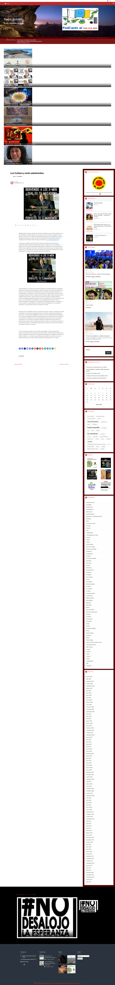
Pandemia (88, 616)
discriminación (92, 422)
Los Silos (89, 436)
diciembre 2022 (90, 753)
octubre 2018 (89, 842)
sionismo (88, 651)
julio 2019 (88, 821)
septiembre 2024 (90, 711)
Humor (93, 276)
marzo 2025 (89, 700)
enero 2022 (89, 770)
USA (87, 663)
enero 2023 (89, 751)
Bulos (87, 521)
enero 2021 (89, 786)
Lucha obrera (89, 595)
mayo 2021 (89, 781)
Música (88, 607)
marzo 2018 (89, 851)
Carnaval (88, 528)
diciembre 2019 (90, 812)
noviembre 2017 (90, 858)
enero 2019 (89, 835)
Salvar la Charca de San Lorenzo (94, 642)
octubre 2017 (89, 860)
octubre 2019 (89, 816)
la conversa (92, 434)
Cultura (88, 539)
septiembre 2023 (90, 735)
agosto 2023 (89, 737)
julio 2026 (88, 679)
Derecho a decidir (90, 546)
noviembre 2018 (90, 839)
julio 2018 (88, 844)
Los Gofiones (102, 434)
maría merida (95, 436)
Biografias (88, 518)
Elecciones (89, 563)
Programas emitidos (91, 628)
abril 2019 (88, 828)
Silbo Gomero (89, 647)
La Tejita (88, 591)
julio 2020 (88, 798)
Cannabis (88, 525)
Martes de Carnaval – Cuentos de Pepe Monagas (98, 274)
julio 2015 (88, 881)
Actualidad (21, 356)
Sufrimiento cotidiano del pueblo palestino (15, 124)
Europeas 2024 (89, 570)
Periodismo (89, 621)
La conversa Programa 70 (100, 235)
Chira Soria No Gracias (100, 416)
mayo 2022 (89, 763)
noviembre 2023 (90, 730)
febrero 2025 (89, 702)
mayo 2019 (89, 826)
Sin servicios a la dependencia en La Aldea (26, 40)
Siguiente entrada (64, 364)
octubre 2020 (89, 793)
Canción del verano (90, 523)
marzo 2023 (89, 749)
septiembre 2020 (90, 795)
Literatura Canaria (90, 593)
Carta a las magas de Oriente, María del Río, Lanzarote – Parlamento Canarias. (103, 215)
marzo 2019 (89, 830)
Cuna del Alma (89, 544)
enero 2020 (89, 809)
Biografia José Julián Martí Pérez (94, 516)
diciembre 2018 (90, 837)
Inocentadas (89, 581)
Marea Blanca (89, 600)
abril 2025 (88, 697)
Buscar (88, 349)
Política (88, 626)
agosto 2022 (89, 756)
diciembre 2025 (90, 681)
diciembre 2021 (90, 772)
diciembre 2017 (90, 856)
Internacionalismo (90, 584)
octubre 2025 (89, 683)
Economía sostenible (91, 558)
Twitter (88, 658)
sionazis (88, 649)
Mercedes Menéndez (104, 436)
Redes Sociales (90, 633)
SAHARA (89, 441)
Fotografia (88, 574)
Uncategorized (89, 661)
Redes (87, 630)
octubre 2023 (89, 732)
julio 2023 (88, 739)
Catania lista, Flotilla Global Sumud (13, 163)
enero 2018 (89, 853)
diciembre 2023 (90, 728)
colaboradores (89, 532)
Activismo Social (90, 502)
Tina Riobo (103, 446)
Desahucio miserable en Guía (23, 42)
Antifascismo (89, 507)
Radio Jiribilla (13, 19)
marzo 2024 (89, 721)
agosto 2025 (89, 688)
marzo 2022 (89, 765)
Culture (88, 542)
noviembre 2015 (90, 874)
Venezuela (88, 665)
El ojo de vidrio (89, 305)
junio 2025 (88, 693)
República (88, 635)
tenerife (97, 446)
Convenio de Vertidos (91, 418)
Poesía (88, 623)
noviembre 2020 (90, 791)
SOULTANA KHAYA (98, 203)
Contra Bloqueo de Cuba (92, 535)
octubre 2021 (89, 777)
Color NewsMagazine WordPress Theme (63, 983)
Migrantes (88, 602)
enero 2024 (89, 725)
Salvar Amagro (89, 640)
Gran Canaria (89, 577)
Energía (88, 565)
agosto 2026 (89, 676)
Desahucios (89, 551)
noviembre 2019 (90, 814)
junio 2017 (88, 870)
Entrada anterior (18, 364)
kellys (93, 430)
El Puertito (88, 560)
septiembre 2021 (90, 779)
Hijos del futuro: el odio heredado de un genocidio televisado (20, 144)
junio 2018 (88, 846)
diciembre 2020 (90, 788)
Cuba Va (99, 418)
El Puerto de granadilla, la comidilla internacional (98, 336)
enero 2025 (89, 704)
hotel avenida (93, 427)
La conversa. (89, 588)
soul (108, 444)
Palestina (88, 614)
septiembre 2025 (90, 686)
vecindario (102, 448)
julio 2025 (88, 690)
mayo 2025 (89, 695)
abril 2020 (88, 805)
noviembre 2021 (90, 774)
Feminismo (89, 572)
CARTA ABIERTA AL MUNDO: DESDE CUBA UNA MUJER (29, 41)
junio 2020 (88, 800)
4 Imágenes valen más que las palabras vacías (16, 105)
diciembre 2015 (90, 872)
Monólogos (98, 276)
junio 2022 (88, 760)
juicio (88, 430)
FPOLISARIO (95, 424)
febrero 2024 (89, 723)
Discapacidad (89, 553)
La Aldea (88, 586)
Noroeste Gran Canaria (91, 612)
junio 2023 (88, 742)
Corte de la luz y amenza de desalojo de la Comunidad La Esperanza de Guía (47, 932)
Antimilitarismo (89, 509)
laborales (98, 430)
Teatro (87, 654)
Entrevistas (89, 567)
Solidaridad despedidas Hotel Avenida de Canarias (96, 444)
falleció (88, 424)
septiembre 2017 (90, 863)
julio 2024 (88, 714)
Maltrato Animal (90, 598)
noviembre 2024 (90, 709)
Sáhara (88, 637)
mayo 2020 (89, 802)
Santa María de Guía (91, 644)
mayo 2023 (89, 744)
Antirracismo (89, 511)
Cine (87, 530)
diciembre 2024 (90, 707)
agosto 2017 (89, 865)
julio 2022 (88, 758)
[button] (20, 349)
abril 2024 (88, 718)
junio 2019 (88, 823)
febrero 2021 (89, 784)
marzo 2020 (89, 807)
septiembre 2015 (90, 877)
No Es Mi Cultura (90, 609)
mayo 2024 (89, 716)
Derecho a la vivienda (91, 549)
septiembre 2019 (90, 819)
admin (17, 181)
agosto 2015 (89, 879)
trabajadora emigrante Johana (92, 448)
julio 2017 (88, 867)
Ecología (88, 341)
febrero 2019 (89, 833)
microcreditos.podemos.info (52, 239)
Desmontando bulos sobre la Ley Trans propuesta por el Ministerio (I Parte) (102, 226)
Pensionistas (89, 619)
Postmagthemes (77, 983)
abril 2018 (88, 849)
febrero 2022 (89, 767)
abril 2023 (88, 746)
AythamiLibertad (90, 514)
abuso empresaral (90, 416)
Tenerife (88, 656)
